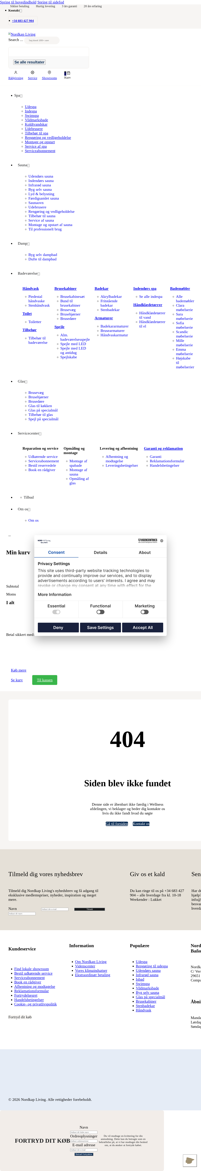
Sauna (22, 165)
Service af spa (36, 146)
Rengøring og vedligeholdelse (48, 137)
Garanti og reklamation (163, 448)
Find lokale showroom (31, 969)
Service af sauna (41, 220)
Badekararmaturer (114, 326)
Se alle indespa (150, 296)
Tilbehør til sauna (41, 216)
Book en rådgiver (41, 470)
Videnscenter (85, 966)
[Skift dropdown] (21, 10)
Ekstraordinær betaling (92, 975)
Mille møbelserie (184, 342)
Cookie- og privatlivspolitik (35, 1004)
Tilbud (29, 497)
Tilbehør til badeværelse (38, 340)
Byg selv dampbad (42, 255)
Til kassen (45, 680)
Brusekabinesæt (72, 296)
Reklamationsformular (167, 461)
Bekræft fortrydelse (84, 1154)
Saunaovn (36, 203)
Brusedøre (68, 318)
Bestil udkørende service (33, 973)
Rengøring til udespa (152, 966)
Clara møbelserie (184, 307)
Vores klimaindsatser (91, 970)
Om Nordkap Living (91, 962)
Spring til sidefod (50, 2)
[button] (67, 73)
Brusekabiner (65, 288)
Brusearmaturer (112, 331)
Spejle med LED (73, 344)
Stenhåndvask (39, 305)
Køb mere (18, 670)
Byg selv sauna (40, 189)
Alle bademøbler (185, 298)
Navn (12, 909)
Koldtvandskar (36, 124)
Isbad (140, 979)
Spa (17, 95)
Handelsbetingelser (164, 465)
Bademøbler (180, 288)
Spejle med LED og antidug (73, 350)
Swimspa (32, 115)
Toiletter (34, 322)
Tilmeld (90, 909)
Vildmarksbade (36, 120)
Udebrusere (34, 129)
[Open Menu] (9, 535)
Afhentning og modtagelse (117, 459)
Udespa (30, 107)
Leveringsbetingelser (122, 465)
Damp (22, 243)
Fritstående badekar (109, 303)
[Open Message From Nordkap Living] (190, 1160)
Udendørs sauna (40, 176)
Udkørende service (43, 457)
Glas (21, 381)
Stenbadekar (110, 310)
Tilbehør (30, 330)
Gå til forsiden (117, 824)
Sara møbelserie (184, 316)
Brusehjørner (70, 314)
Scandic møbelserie (184, 334)
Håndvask (31, 288)
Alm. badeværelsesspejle (75, 337)
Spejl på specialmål (43, 419)
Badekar (102, 288)
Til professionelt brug (45, 229)
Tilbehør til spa (36, 133)
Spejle (59, 327)
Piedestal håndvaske (36, 298)
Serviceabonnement (40, 151)
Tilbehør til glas (40, 415)
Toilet (27, 313)
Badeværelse (28, 273)
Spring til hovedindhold (18, 2)
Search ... (15, 40)
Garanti (155, 457)
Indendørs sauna (41, 181)
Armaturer (104, 318)
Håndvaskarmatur (114, 335)
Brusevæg (68, 310)
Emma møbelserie (184, 351)
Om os (23, 509)
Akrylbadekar (111, 296)
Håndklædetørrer (147, 305)
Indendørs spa (144, 288)
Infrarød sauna (39, 185)
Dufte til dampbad (42, 259)
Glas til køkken (40, 406)
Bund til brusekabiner (70, 303)
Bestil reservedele (42, 465)
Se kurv (17, 680)
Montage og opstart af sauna (50, 225)
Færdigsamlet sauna (43, 198)
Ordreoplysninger (83, 1136)
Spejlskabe (68, 357)
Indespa (31, 111)
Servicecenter (28, 433)
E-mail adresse (83, 1145)
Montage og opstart (40, 142)
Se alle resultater (29, 62)
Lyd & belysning (41, 194)
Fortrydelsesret (25, 995)
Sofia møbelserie (184, 325)
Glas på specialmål (43, 410)
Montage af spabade (78, 463)
